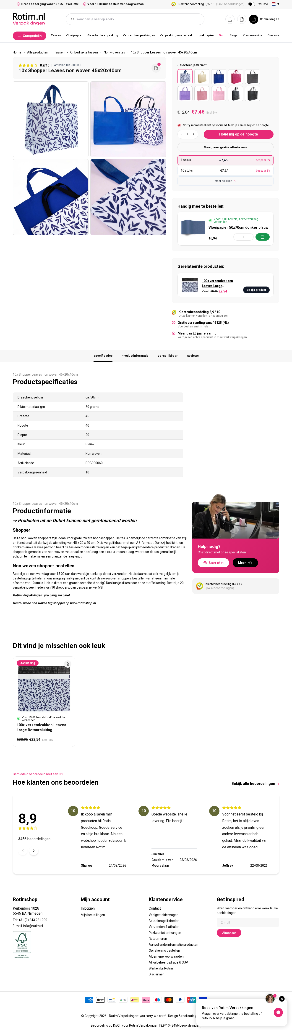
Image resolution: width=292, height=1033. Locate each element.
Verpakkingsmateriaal (176, 35)
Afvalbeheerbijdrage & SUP (168, 962)
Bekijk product (256, 290)
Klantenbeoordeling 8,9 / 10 (211, 4)
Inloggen (88, 908)
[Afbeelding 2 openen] (128, 119)
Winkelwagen (269, 19)
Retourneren (158, 938)
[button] (230, 19)
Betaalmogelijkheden (164, 921)
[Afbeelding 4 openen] (128, 197)
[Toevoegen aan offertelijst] (67, 664)
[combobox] (137, 19)
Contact (155, 908)
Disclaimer (156, 974)
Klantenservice (252, 35)
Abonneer (229, 933)
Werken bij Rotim (161, 968)
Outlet (223, 35)
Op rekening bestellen (164, 950)
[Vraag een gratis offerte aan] (156, 68)
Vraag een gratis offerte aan (225, 147)
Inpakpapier (205, 35)
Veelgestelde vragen (163, 915)
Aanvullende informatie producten (173, 944)
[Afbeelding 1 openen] (51, 119)
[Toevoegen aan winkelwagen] (263, 237)
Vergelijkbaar (168, 355)
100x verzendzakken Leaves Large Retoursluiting (217, 283)
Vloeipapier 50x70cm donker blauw (238, 227)
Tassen (56, 35)
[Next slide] (33, 850)
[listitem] (185, 76)
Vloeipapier (74, 35)
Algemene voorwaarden (166, 956)
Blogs (233, 35)
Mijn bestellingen (93, 915)
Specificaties (103, 355)
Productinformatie (135, 355)
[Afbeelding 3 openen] (51, 197)
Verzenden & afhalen (164, 927)
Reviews (193, 355)
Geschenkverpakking (102, 35)
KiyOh (117, 1025)
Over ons (273, 35)
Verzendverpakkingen (139, 35)
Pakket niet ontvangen (165, 933)
